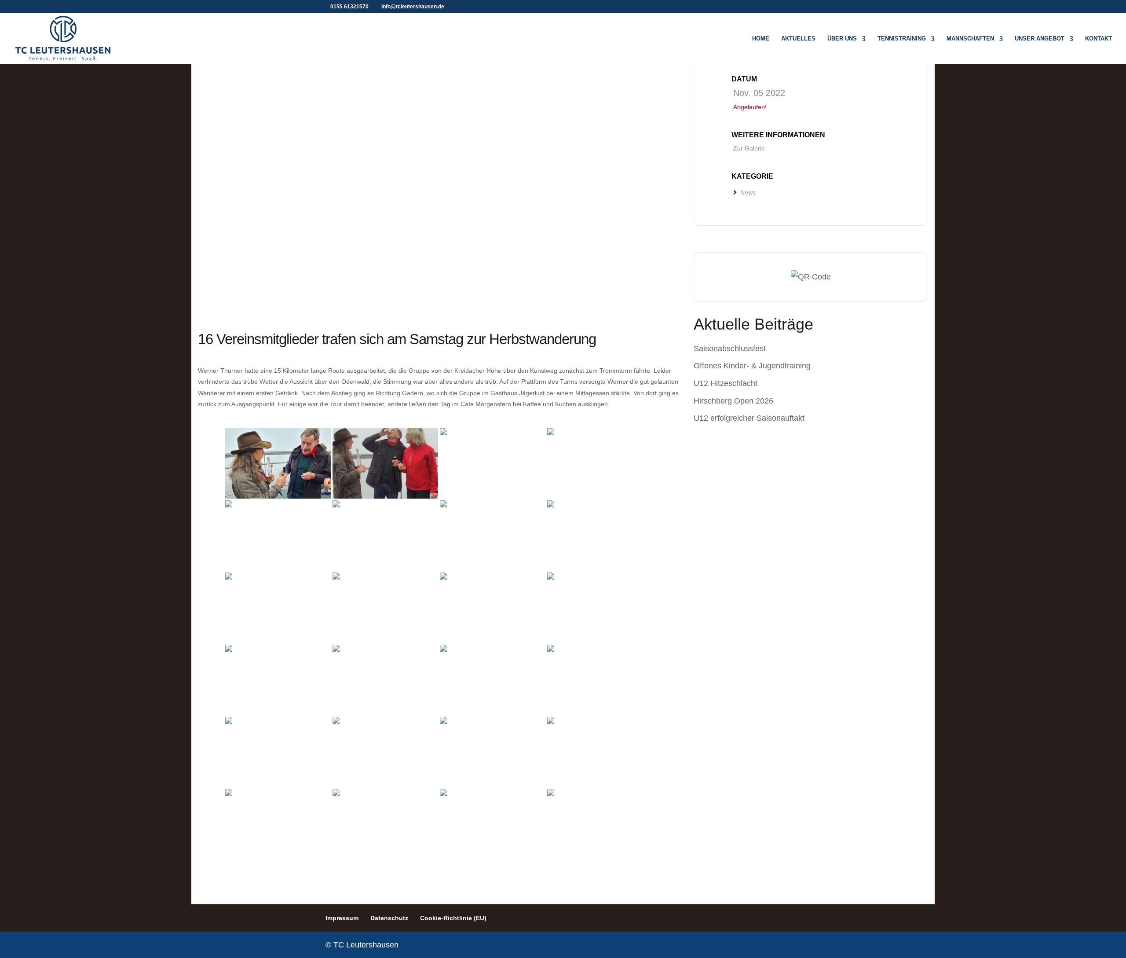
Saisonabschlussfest (730, 348)
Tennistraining (901, 39)
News (748, 192)
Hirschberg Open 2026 (733, 400)
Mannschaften (970, 39)
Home (760, 39)
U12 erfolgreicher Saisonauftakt (749, 418)
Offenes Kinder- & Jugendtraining (752, 365)
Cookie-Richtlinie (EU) (453, 917)
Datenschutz (389, 917)
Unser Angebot (1039, 39)
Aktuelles (798, 39)
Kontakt (1098, 39)
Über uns (842, 39)
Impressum (341, 917)
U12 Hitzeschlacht (725, 383)
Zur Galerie (749, 148)
